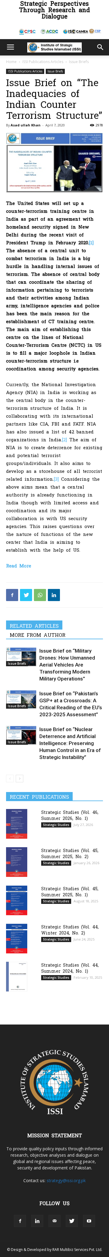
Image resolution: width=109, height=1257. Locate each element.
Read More (18, 565)
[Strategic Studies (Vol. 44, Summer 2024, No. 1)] (16, 976)
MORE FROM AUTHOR (37, 634)
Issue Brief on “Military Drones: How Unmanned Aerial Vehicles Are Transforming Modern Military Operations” (67, 665)
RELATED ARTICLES (34, 625)
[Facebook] (12, 595)
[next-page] (19, 778)
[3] (56, 478)
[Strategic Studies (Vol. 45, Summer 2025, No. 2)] (16, 862)
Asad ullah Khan (26, 125)
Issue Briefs (79, 61)
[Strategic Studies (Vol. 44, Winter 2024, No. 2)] (16, 939)
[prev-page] (10, 778)
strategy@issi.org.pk (66, 1180)
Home (11, 61)
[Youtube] (89, 1221)
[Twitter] (26, 595)
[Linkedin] (54, 595)
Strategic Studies (56, 825)
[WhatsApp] (40, 595)
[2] (64, 439)
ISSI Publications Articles (42, 61)
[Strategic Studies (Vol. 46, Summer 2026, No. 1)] (16, 823)
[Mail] (54, 1221)
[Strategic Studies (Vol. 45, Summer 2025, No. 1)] (16, 900)
